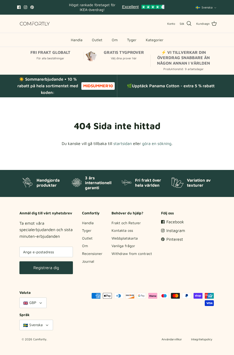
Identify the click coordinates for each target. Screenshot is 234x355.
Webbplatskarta (125, 238)
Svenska (207, 7)
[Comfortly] (35, 23)
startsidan (122, 143)
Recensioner (92, 253)
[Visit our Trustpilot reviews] (143, 7)
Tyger (131, 40)
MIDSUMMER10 (98, 85)
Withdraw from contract (132, 253)
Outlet (97, 40)
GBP (32, 302)
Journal (88, 261)
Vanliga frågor (123, 246)
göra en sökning (156, 143)
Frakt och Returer (126, 223)
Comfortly (39, 339)
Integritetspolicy (201, 339)
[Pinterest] (32, 7)
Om (115, 40)
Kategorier (154, 40)
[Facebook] (19, 7)
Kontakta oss (122, 230)
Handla (76, 40)
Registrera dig (46, 267)
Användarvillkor (172, 339)
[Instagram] (25, 7)
